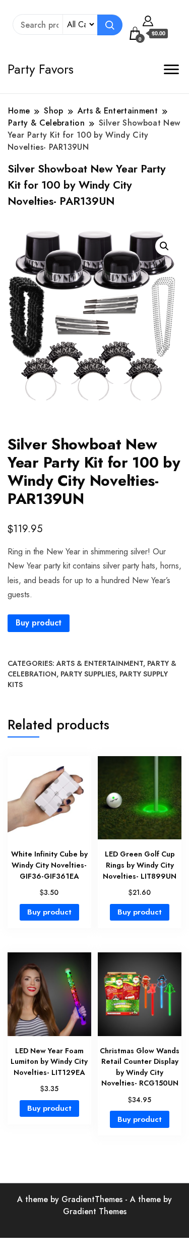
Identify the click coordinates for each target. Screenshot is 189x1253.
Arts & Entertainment (99, 663)
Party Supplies (87, 674)
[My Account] (148, 19)
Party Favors (41, 69)
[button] (164, 246)
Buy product (38, 623)
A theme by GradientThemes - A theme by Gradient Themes (94, 1205)
